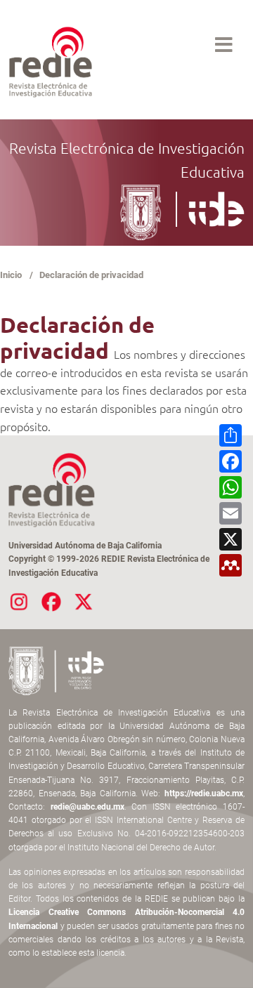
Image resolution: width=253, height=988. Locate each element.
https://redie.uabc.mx (203, 793)
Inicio (11, 275)
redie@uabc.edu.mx (87, 807)
